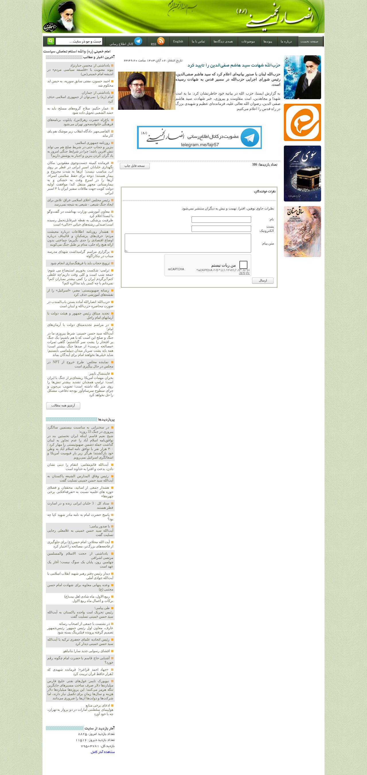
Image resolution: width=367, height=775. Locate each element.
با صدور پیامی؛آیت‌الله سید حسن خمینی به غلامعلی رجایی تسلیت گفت (80, 530)
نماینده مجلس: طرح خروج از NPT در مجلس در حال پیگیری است (80, 364)
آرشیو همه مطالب (63, 405)
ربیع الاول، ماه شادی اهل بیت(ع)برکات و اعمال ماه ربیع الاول (88, 598)
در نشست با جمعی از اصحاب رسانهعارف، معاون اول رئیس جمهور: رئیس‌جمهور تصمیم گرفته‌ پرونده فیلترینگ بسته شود (80, 628)
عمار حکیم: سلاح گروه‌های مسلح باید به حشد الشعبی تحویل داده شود (80, 110)
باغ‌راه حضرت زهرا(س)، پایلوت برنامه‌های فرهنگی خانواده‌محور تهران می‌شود (80, 122)
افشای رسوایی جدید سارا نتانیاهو (87, 651)
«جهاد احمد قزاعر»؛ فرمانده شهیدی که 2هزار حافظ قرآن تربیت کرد (80, 672)
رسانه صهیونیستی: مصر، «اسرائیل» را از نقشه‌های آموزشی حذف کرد (80, 292)
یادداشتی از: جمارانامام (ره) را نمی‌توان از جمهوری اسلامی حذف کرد (80, 97)
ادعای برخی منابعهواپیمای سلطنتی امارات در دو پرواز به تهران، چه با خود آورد (80, 709)
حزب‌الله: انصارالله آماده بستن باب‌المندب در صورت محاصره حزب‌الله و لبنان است (80, 304)
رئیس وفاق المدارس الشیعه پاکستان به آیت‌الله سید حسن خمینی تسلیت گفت (80, 478)
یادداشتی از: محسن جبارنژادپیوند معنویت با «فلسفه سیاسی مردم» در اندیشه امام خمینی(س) (80, 69)
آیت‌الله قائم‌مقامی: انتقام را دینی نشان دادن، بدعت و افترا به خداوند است (80, 467)
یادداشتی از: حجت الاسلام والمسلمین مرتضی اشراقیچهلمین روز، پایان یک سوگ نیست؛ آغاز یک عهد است (80, 559)
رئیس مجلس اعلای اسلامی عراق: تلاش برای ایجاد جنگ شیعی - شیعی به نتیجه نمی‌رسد (80, 202)
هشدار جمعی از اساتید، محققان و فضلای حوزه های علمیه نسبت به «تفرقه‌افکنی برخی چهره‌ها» (80, 492)
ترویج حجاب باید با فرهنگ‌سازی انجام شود (80, 263)
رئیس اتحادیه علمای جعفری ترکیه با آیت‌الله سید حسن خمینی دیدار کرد (80, 641)
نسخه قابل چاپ (134, 165)
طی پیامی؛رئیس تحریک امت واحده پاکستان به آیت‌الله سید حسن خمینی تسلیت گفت (80, 612)
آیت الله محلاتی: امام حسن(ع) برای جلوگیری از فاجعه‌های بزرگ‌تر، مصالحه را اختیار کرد (80, 544)
